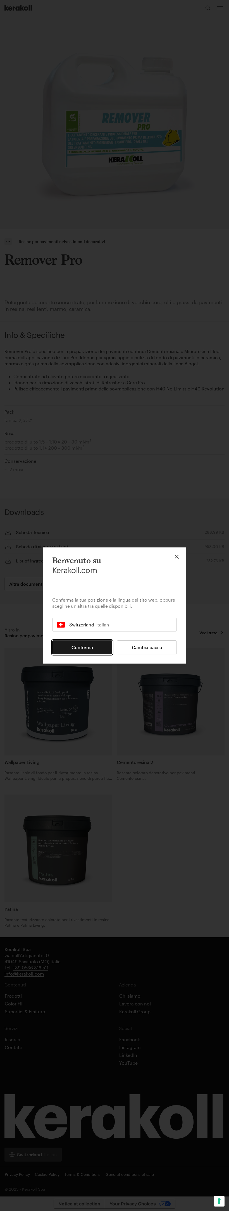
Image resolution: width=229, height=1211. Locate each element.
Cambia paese (147, 647)
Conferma (82, 647)
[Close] (176, 556)
